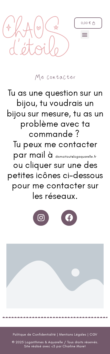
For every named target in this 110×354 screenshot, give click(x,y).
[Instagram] (41, 218)
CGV (93, 334)
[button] (85, 34)
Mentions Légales (72, 334)
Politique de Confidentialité (34, 334)
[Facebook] (69, 218)
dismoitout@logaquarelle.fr (76, 156)
